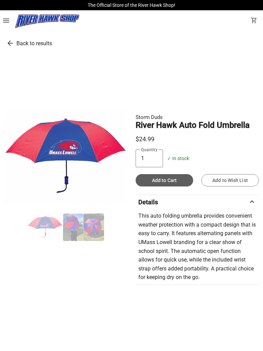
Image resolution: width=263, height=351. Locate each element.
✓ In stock (178, 158)
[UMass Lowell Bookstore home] (47, 21)
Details (197, 202)
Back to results (34, 43)
